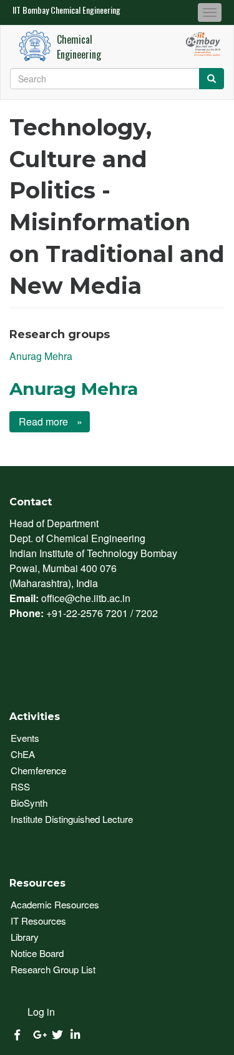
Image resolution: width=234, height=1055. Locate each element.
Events (25, 737)
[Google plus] (36, 1034)
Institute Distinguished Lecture (72, 818)
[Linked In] (74, 1034)
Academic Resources (55, 904)
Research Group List (53, 969)
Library (25, 936)
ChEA (23, 754)
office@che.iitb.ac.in (85, 598)
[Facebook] (17, 1034)
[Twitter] (55, 1034)
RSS (20, 786)
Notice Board (37, 953)
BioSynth (29, 802)
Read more (49, 421)
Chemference (38, 770)
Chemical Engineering (79, 47)
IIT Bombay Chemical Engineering (66, 9)
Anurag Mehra (40, 356)
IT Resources (38, 920)
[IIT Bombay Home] (35, 46)
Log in (41, 1011)
